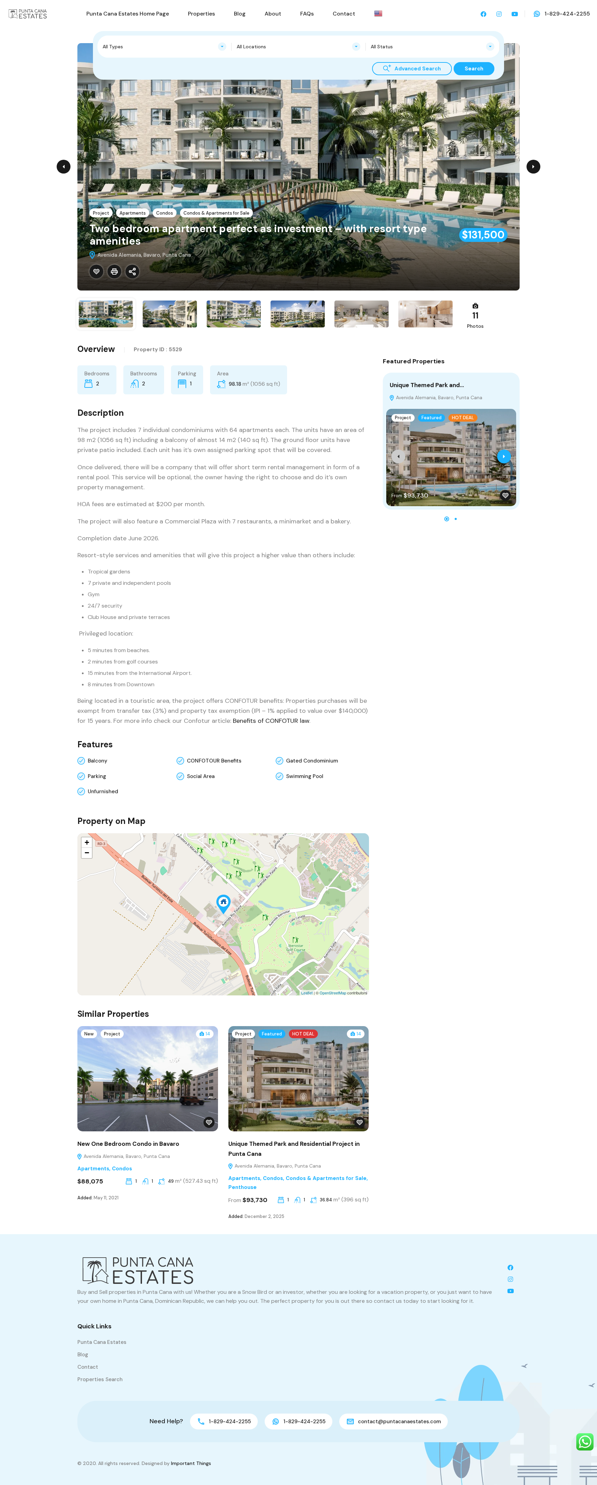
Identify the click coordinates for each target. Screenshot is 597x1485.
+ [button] (87, 842)
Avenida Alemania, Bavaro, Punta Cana (438, 397)
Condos (164, 213)
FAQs (307, 13)
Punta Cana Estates (101, 1342)
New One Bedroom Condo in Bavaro (128, 1144)
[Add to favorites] (96, 271)
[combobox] (164, 46)
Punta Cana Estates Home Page (127, 13)
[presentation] (398, 456)
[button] (446, 519)
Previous (63, 167)
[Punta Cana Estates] (27, 13)
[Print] (114, 271)
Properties (201, 13)
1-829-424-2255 (567, 13)
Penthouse (242, 1187)
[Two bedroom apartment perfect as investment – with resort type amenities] (223, 904)
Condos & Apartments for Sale (216, 213)
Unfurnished (103, 791)
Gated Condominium (312, 760)
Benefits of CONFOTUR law (271, 721)
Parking (97, 776)
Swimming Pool (304, 776)
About (273, 13)
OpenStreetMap (333, 992)
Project (101, 213)
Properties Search (100, 1379)
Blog (240, 13)
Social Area (201, 776)
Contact (344, 13)
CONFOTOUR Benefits (214, 760)
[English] (378, 13)
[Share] (132, 271)
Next (533, 167)
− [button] (87, 852)
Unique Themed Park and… (427, 385)
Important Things (191, 1463)
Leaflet (307, 992)
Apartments (133, 213)
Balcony (97, 760)
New (89, 1034)
